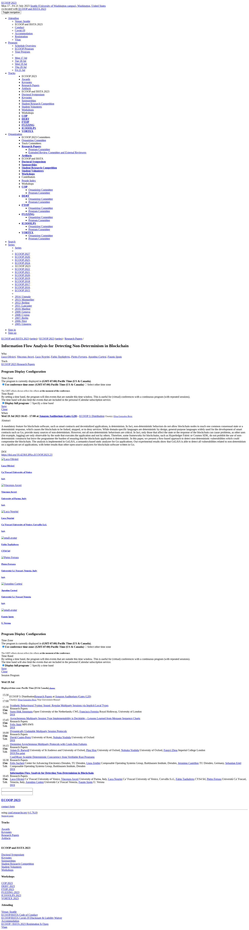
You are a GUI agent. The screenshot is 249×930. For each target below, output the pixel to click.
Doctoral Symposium (33, 94)
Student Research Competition (38, 103)
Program (12, 42)
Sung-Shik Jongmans (21, 711)
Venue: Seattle (22, 21)
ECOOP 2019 (22, 278)
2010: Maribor (22, 308)
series (33, 338)
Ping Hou (91, 750)
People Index (29, 180)
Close (4, 409)
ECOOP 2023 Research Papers (18, 364)
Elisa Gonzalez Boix (122, 416)
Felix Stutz (16, 724)
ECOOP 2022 (22, 269)
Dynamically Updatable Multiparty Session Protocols (38, 731)
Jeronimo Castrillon (188, 763)
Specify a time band (43, 403)
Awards (26, 79)
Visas (18, 39)
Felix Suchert (17, 763)
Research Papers (30, 85)
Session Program (10, 675)
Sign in (12, 329)
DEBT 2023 (8, 886)
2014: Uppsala (22, 296)
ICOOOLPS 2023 (11, 895)
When (4, 413)
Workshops (28, 109)
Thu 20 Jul (20, 67)
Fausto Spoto (115, 356)
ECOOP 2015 (22, 290)
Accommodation (24, 33)
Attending (13, 18)
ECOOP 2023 (46, 338)
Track (4, 361)
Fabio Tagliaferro (60, 356)
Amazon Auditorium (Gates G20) (58, 416)
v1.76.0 (32, 812)
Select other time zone (99, 384)
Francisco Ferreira (89, 711)
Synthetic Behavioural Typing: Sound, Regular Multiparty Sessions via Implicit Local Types (59, 705)
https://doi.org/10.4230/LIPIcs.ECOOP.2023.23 (26, 454)
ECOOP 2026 (22, 256)
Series (18, 247)
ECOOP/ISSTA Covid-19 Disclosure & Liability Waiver (31, 917)
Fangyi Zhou (171, 750)
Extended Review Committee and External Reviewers (57, 152)
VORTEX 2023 (10, 898)
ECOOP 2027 (22, 253)
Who (4, 353)
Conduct (19, 27)
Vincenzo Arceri (25, 356)
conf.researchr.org (17, 812)
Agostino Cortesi (97, 356)
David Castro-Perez (20, 737)
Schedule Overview (25, 45)
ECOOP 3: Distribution (91, 416)
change (52, 688)
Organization (15, 134)
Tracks (11, 73)
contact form (8, 806)
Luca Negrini (42, 356)
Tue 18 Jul (20, 61)
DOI (3, 451)
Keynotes (27, 82)
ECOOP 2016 (22, 287)
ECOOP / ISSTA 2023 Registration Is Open (24, 924)
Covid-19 (20, 30)
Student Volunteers (32, 106)
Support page (7, 816)
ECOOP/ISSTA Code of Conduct (19, 914)
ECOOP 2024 (22, 263)
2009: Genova (22, 311)
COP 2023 (7, 883)
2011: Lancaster (23, 305)
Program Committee (39, 149)
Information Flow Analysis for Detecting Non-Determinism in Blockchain (52, 772)
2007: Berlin (21, 317)
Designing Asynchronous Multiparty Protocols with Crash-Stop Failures (48, 744)
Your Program (22, 51)
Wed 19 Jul (21, 64)
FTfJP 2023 (7, 889)
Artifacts (26, 88)
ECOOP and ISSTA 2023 (32, 8)
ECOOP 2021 (22, 272)
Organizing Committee (34, 140)
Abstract (5, 420)
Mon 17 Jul (21, 57)
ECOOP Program (24, 48)
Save (4, 406)
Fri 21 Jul (20, 70)
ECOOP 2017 (22, 284)
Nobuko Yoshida (62, 737)
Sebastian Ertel (233, 763)
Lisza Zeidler (93, 763)
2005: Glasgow (23, 324)
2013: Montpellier (24, 299)
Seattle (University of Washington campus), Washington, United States (68, 5)
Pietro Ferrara (79, 356)
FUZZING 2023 (10, 892)
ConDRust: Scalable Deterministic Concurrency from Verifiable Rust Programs (52, 757)
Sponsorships (29, 100)
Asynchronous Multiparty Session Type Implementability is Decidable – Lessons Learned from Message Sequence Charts (75, 718)
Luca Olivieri (8, 356)
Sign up (12, 332)
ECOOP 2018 (22, 281)
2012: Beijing (22, 302)
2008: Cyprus (22, 314)
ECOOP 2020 (22, 275)
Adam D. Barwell (19, 750)
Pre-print (20, 753)
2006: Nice (21, 321)
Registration (21, 36)
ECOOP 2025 (22, 260)
